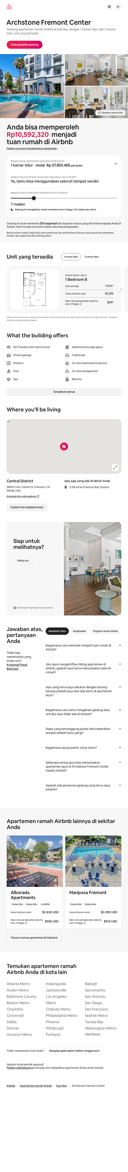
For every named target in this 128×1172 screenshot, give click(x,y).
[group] (64, 186)
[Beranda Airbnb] (9, 7)
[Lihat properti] (35, 881)
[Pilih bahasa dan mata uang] (109, 6)
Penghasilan (79, 631)
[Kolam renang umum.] (32, 86)
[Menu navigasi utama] (118, 6)
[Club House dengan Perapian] (96, 102)
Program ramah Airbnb (105, 631)
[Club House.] (96, 70)
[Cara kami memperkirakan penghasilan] (80, 304)
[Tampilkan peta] (64, 446)
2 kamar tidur (91, 256)
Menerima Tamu (57, 631)
